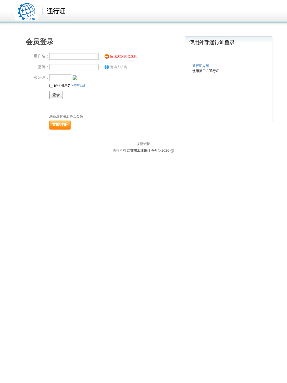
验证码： (41, 77)
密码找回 (78, 85)
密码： (43, 66)
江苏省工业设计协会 (142, 151)
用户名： (41, 56)
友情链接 (143, 144)
